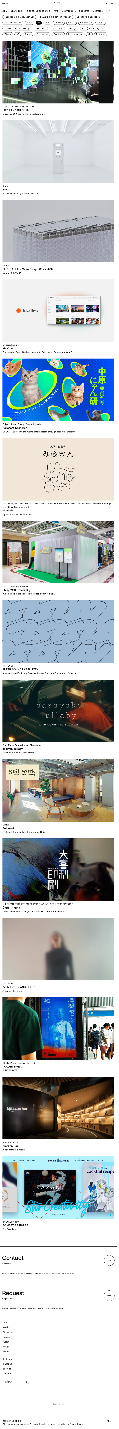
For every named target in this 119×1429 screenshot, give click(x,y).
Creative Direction (88, 17)
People (6, 1346)
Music (71, 22)
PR (38, 22)
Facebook (8, 1364)
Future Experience (38, 10)
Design (72, 28)
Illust (44, 17)
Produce (58, 34)
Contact (110, 3)
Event (100, 22)
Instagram (8, 1359)
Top (5, 1322)
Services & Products (75, 10)
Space (28, 34)
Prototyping (75, 34)
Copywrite (86, 22)
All (4, 10)
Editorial (42, 34)
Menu (5, 3)
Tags (108, 10)
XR (89, 34)
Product (100, 34)
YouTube (7, 1373)
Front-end (57, 28)
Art (56, 10)
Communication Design (17, 28)
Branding (16, 10)
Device (59, 22)
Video (7, 34)
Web (47, 22)
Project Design (62, 17)
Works (6, 1327)
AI (17, 34)
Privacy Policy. (76, 1424)
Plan (29, 22)
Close (109, 1421)
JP (59, 3)
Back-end (41, 28)
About (6, 1341)
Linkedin (7, 1368)
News (6, 1351)
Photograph (97, 28)
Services (7, 1332)
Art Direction (12, 22)
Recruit (8, 1382)
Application (27, 17)
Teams (6, 1337)
